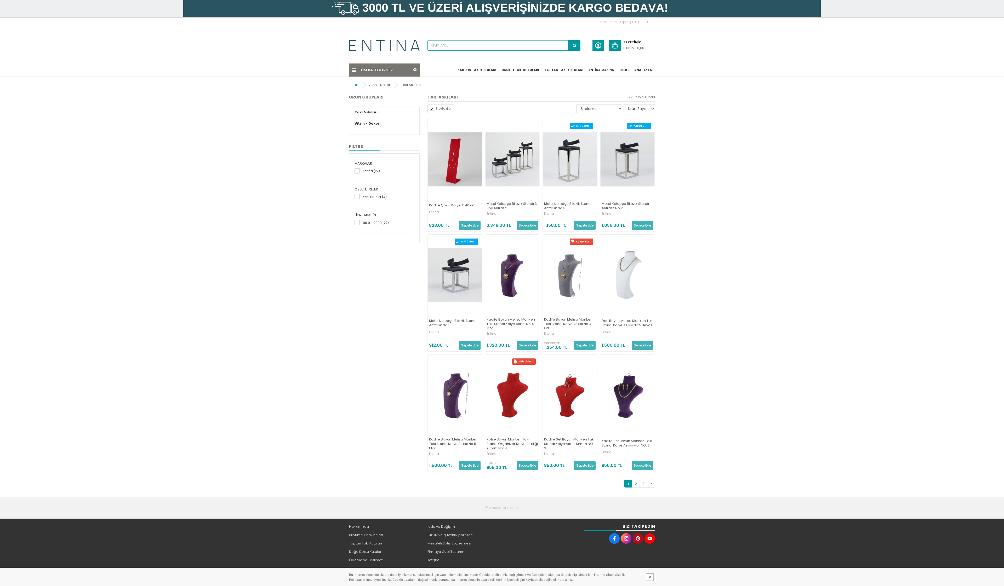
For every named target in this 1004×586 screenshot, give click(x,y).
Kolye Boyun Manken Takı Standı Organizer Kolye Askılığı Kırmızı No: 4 (512, 444)
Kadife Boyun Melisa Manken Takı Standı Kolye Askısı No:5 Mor (453, 444)
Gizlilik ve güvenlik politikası (450, 534)
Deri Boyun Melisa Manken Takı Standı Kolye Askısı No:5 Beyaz (627, 323)
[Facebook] (614, 538)
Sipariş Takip (630, 22)
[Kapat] (650, 577)
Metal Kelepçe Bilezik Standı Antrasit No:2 (625, 206)
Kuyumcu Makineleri (366, 534)
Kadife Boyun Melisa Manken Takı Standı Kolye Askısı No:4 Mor (511, 324)
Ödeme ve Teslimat (366, 560)
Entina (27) (371, 171)
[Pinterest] (638, 538)
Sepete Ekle (469, 225)
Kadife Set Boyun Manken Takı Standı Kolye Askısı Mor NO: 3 (627, 443)
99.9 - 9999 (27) (376, 223)
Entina (434, 212)
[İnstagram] (626, 538)
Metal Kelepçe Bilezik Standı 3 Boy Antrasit (512, 206)
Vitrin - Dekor (379, 84)
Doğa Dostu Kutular (365, 551)
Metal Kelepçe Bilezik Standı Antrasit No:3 (567, 206)
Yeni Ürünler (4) (375, 197)
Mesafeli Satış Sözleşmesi (449, 543)
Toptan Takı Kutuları (365, 543)
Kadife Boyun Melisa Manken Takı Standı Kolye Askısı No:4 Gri (568, 324)
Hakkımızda (359, 526)
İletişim (433, 560)
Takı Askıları (411, 84)
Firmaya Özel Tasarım (445, 551)
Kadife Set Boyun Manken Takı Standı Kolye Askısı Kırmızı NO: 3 (569, 444)
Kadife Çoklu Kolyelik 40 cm (452, 205)
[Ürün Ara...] (574, 45)
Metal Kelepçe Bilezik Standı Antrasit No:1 (452, 323)
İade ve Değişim (441, 526)
